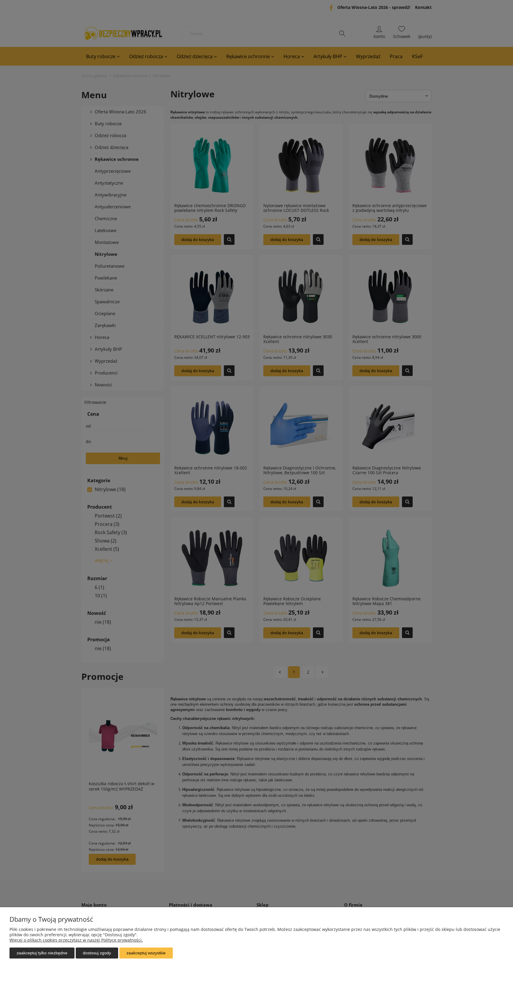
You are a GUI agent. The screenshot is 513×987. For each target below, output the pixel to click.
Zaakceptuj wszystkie (146, 952)
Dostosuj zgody (97, 952)
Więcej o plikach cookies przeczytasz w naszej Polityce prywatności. (76, 940)
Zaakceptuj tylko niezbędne (42, 952)
